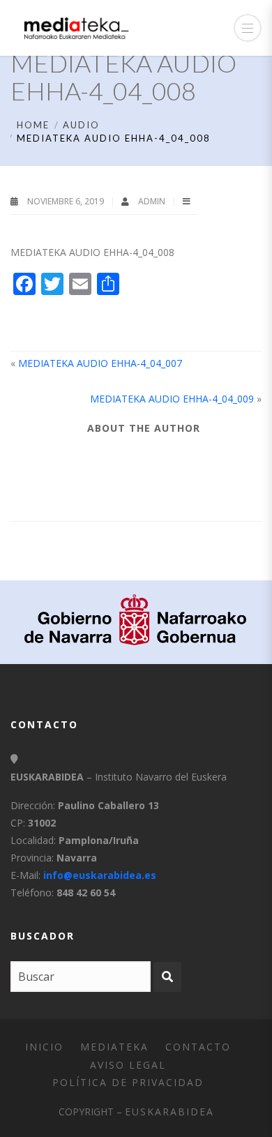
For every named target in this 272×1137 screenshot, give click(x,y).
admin (152, 201)
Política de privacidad (128, 1082)
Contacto (198, 1046)
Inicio (44, 1046)
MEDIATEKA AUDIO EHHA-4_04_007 (100, 363)
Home (33, 124)
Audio (81, 124)
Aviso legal (128, 1064)
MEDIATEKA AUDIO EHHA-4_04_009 (172, 398)
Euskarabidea (169, 1111)
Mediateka (114, 1046)
